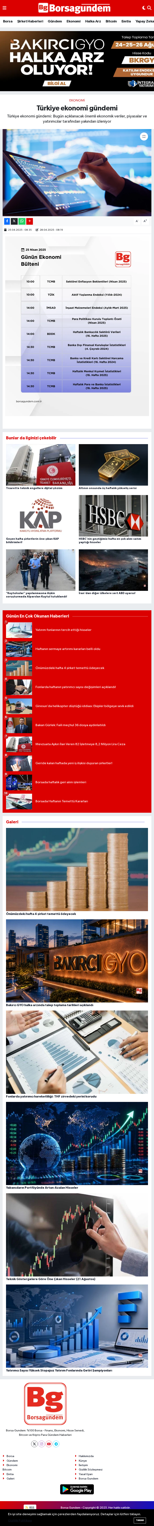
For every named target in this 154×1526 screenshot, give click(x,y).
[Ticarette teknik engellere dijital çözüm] (40, 465)
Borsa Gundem (88, 1478)
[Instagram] (41, 1444)
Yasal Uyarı (86, 1474)
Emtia (126, 21)
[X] (34, 1444)
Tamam (140, 1520)
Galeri (10, 1478)
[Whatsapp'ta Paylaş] (21, 221)
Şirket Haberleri (30, 21)
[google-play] (77, 1489)
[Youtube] (49, 1444)
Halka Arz (93, 21)
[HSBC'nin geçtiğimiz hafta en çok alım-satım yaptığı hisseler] (113, 515)
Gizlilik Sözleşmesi (90, 1469)
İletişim (83, 1465)
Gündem (55, 21)
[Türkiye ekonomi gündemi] (77, 172)
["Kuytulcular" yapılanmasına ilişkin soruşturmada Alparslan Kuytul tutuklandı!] (40, 570)
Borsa (7, 21)
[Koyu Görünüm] (144, 8)
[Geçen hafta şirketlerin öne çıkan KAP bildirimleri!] (40, 515)
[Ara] (149, 8)
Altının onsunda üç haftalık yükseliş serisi (108, 488)
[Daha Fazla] (29, 221)
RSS (31, 1507)
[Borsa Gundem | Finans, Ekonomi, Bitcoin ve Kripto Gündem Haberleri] (74, 8)
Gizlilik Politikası (20, 1520)
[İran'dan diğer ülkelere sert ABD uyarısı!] (113, 570)
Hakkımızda (86, 1456)
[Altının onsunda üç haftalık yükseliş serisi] (113, 465)
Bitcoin (111, 21)
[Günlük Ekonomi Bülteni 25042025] (77, 326)
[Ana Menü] (4, 8)
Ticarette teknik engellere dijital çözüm (34, 488)
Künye (83, 1460)
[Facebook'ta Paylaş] (7, 221)
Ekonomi (73, 21)
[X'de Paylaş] (14, 221)
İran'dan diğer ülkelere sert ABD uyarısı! (107, 593)
